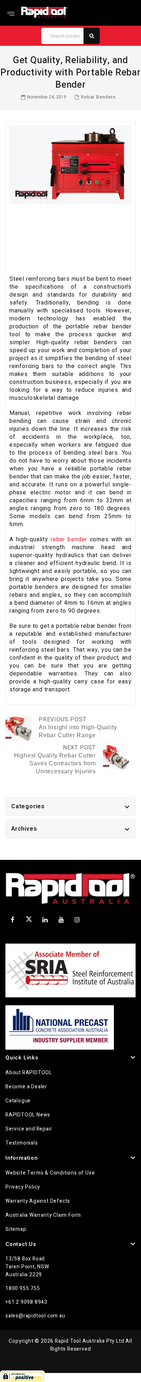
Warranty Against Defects (37, 1201)
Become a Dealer (26, 1086)
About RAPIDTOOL (28, 1072)
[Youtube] (61, 920)
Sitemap (15, 1229)
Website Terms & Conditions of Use (50, 1173)
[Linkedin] (45, 920)
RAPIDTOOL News (27, 1115)
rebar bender (69, 539)
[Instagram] (77, 920)
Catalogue (18, 1101)
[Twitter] (29, 920)
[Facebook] (12, 920)
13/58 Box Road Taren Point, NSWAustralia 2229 (27, 1266)
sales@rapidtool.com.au (35, 1316)
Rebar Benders (98, 96)
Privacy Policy (22, 1187)
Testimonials (21, 1143)
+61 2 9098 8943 (26, 1302)
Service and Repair (28, 1129)
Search (92, 36)
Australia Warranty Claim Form (43, 1215)
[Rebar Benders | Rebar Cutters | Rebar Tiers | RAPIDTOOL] (44, 12)
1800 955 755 (22, 1288)
